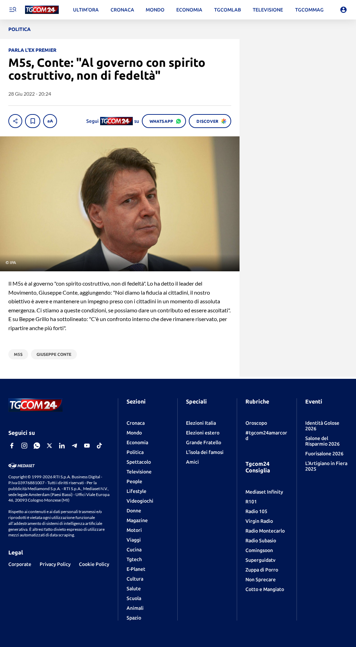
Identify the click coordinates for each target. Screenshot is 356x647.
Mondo (134, 433)
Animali (135, 608)
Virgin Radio (259, 521)
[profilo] (343, 10)
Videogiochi (140, 501)
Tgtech (134, 559)
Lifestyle (136, 491)
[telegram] (74, 445)
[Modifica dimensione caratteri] (50, 121)
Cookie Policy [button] (94, 564)
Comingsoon (259, 550)
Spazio (134, 618)
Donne (134, 510)
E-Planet (136, 569)
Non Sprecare (260, 579)
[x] (49, 445)
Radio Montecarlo (265, 531)
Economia (137, 442)
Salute (134, 588)
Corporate (19, 564)
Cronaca (136, 423)
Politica (135, 452)
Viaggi (134, 540)
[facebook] (11, 445)
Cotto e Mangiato (264, 589)
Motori (134, 530)
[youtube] (86, 445)
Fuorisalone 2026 (324, 453)
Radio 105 (256, 511)
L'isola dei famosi (205, 452)
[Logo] (42, 10)
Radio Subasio (260, 540)
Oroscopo (256, 423)
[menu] (12, 10)
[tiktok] (99, 445)
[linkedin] (61, 445)
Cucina (134, 549)
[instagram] (24, 445)
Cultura (135, 579)
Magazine (137, 520)
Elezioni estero (202, 433)
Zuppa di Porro (261, 570)
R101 (251, 501)
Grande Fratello (203, 442)
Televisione (139, 471)
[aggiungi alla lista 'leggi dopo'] (32, 121)
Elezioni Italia (201, 423)
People (134, 481)
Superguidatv (260, 560)
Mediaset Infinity (264, 492)
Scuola (134, 598)
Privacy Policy (55, 564)
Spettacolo (139, 462)
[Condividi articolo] (15, 121)
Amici (192, 462)
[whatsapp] (36, 445)
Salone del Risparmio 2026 (322, 441)
